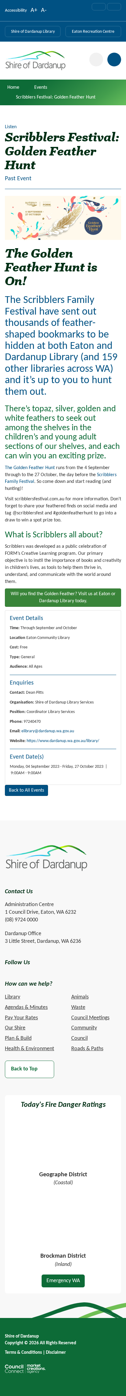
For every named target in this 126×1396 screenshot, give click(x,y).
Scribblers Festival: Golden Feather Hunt (55, 97)
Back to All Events (26, 790)
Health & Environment (29, 1049)
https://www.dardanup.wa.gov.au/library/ (63, 741)
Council (79, 1038)
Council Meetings (90, 1018)
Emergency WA (63, 1281)
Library (12, 997)
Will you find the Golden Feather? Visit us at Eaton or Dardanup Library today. (63, 597)
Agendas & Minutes (26, 1007)
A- (43, 11)
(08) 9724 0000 (21, 920)
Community (84, 1028)
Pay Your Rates (21, 1018)
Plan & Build (18, 1038)
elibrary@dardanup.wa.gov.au (47, 731)
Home (13, 87)
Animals (80, 997)
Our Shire (15, 1028)
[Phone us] (114, 6)
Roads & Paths (87, 1049)
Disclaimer (56, 1352)
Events (40, 87)
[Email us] (99, 6)
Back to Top (24, 1069)
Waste (78, 1007)
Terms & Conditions (23, 1352)
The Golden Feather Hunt (30, 467)
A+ (34, 11)
